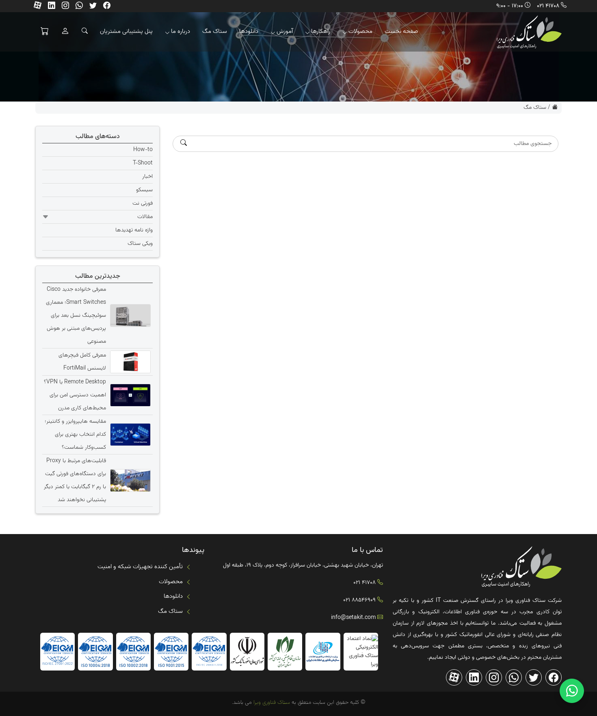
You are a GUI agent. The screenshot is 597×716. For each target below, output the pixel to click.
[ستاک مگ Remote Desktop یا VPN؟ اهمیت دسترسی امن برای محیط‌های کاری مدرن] (129, 395)
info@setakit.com (353, 617)
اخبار (147, 176)
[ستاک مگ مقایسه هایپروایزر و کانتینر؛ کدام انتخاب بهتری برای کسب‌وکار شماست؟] (129, 434)
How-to (143, 149)
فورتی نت (142, 203)
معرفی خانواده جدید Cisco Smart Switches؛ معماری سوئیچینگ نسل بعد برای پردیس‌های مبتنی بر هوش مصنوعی (76, 315)
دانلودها (248, 31)
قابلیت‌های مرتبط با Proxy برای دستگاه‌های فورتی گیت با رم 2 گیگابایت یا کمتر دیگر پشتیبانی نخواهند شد (75, 480)
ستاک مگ (214, 31)
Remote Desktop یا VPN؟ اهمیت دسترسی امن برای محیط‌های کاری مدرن (75, 395)
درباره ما (180, 31)
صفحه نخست (401, 31)
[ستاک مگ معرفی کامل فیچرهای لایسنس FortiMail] (129, 361)
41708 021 (548, 6)
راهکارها (320, 31)
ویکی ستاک (140, 243)
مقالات (145, 216)
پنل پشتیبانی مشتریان (126, 31)
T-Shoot (143, 163)
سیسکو (144, 190)
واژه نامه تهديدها (134, 230)
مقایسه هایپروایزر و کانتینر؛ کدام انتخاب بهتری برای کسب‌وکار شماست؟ (75, 434)
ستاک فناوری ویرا (271, 702)
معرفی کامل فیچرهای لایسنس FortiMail (82, 362)
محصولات (360, 31)
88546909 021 (359, 600)
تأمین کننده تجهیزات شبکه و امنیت (140, 566)
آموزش (285, 31)
